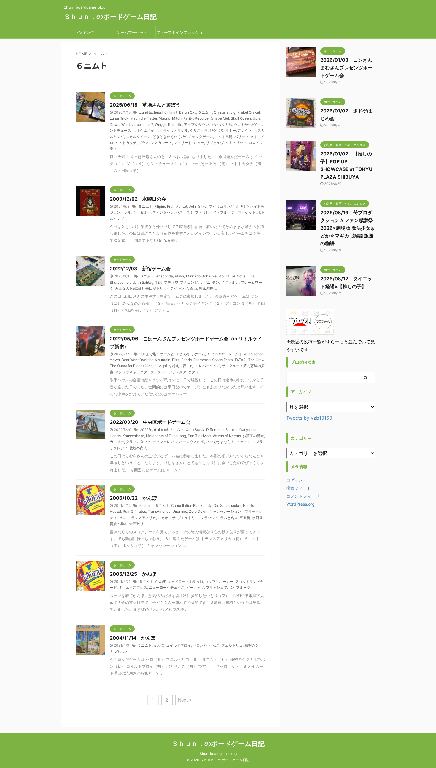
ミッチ (198, 142)
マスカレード (161, 142)
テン (215, 282)
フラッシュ (209, 517)
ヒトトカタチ (125, 142)
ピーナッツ (195, 587)
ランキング (84, 32)
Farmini (231, 429)
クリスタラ (199, 130)
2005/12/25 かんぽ (133, 574)
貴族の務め (119, 523)
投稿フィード (298, 488)
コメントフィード (302, 496)
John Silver (198, 206)
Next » (184, 700)
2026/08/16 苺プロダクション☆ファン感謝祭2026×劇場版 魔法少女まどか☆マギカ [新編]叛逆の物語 (347, 228)
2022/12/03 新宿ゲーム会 (140, 269)
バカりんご (210, 645)
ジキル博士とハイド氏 (246, 206)
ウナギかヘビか (246, 124)
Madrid (164, 118)
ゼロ (122, 517)
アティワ (171, 282)
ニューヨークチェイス (166, 587)
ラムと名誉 (229, 517)
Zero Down (198, 511)
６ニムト (205, 112)
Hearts (115, 436)
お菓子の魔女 (253, 436)
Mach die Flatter (143, 118)
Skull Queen (241, 118)
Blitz (175, 360)
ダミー (145, 212)
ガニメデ (117, 441)
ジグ (213, 130)
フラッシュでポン (220, 587)
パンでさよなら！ (220, 441)
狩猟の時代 (208, 288)
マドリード (183, 142)
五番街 (245, 517)
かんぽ (160, 581)
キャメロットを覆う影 (185, 581)
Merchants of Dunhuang (166, 436)
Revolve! (202, 118)
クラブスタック (138, 441)
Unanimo (179, 511)
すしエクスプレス (133, 587)
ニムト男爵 (224, 136)
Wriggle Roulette (168, 124)
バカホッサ (167, 517)
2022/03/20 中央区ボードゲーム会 (150, 422)
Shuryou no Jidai (124, 282)
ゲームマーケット (132, 32)
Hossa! (115, 511)
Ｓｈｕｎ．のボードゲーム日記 (110, 16)
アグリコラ (218, 206)
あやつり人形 (221, 124)
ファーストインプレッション (179, 34)
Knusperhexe (133, 436)
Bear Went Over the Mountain (146, 360)
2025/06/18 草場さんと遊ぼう (145, 105)
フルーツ (243, 587)
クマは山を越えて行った (173, 366)
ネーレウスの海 (191, 441)
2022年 (146, 429)
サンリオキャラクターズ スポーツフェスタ (150, 372)
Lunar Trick (119, 118)
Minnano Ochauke (201, 276)
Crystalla (221, 112)
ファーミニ (245, 441)
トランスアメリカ (142, 517)
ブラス (143, 142)
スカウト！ (247, 130)
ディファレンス (164, 441)
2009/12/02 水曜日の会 (138, 199)
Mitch (177, 118)
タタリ (193, 372)
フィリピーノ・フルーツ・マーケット (225, 212)
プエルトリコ (188, 517)
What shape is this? (137, 124)
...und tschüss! (151, 112)
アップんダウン (196, 124)
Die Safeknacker (227, 505)
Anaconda (164, 276)
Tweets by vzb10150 (309, 418)
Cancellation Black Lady (191, 505)
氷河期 (257, 517)
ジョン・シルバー (124, 212)
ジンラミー (227, 130)
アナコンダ (189, 282)
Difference (215, 429)
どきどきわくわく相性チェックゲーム (182, 136)
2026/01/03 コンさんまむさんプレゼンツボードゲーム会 (346, 67)
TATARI (240, 360)
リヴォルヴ (215, 142)
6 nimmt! (219, 354)
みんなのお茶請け (129, 288)
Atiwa (179, 276)
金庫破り (136, 523)
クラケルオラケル (174, 130)
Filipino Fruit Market (170, 206)
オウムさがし (147, 130)
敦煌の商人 (138, 448)
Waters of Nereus (227, 436)
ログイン (294, 480)
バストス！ (184, 212)
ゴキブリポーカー (219, 581)
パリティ (241, 136)
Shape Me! (220, 118)
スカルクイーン (138, 136)
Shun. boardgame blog (218, 753)
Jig (232, 112)
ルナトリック (236, 142)
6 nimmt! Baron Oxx (180, 112)
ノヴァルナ (230, 282)
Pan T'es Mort (199, 436)
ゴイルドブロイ (178, 645)
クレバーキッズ (207, 366)
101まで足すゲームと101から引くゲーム (172, 354)
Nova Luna (246, 276)
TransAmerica (159, 511)
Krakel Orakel (248, 112)
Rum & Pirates (134, 511)
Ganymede (248, 429)
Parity (188, 118)
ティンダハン (163, 212)
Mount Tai (226, 276)
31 (209, 354)
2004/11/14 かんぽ (132, 638)
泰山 (193, 288)
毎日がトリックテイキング (166, 288)
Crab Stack (195, 429)
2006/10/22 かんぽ (133, 498)
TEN (158, 282)
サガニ (205, 282)
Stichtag (146, 282)
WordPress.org (300, 504)
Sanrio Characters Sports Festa (207, 360)
